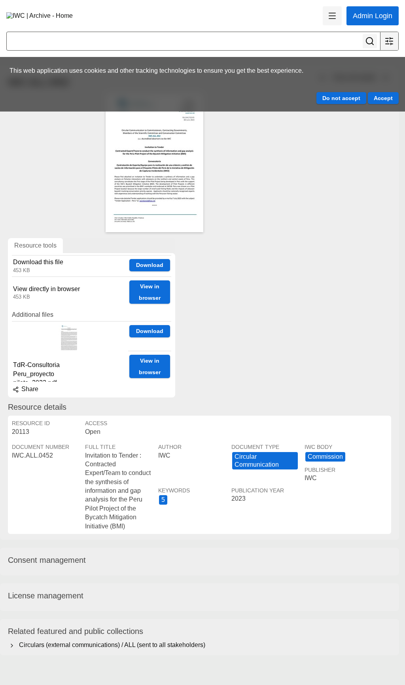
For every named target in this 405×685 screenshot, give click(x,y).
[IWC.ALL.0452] (154, 163)
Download (149, 265)
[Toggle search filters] (389, 41)
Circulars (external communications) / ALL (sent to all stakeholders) (110, 644)
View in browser (150, 292)
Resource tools (35, 245)
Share (29, 389)
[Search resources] (370, 41)
